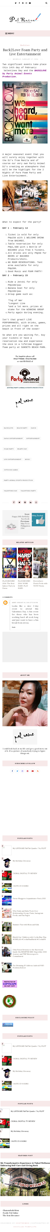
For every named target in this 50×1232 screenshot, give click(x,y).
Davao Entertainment (13, 438)
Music (27, 459)
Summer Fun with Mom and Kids (26, 925)
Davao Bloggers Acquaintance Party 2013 (29, 898)
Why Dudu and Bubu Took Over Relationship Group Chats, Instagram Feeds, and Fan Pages (28, 913)
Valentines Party (28, 491)
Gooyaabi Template (25, 1227)
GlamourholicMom (11, 1210)
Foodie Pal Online (10, 1213)
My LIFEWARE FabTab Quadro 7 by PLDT (29, 848)
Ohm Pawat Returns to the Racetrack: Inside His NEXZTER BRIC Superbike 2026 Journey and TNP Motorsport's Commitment (30, 953)
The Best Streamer (11, 1215)
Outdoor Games (11, 470)
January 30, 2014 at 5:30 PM (27, 602)
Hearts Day (22, 449)
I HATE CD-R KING (21, 886)
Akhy (14, 602)
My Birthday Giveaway (22, 861)
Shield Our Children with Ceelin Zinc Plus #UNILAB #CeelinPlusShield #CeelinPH (29, 938)
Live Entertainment (12, 459)
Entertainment (33, 438)
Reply (13, 627)
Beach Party (22, 428)
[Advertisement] (25, 804)
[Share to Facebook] (14, 502)
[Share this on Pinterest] (25, 502)
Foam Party (9, 449)
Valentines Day (10, 491)
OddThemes (22, 1223)
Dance (33, 428)
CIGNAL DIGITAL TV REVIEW (25, 873)
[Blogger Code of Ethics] (9, 1007)
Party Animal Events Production (18, 480)
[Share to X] (19, 502)
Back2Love (25, 45)
